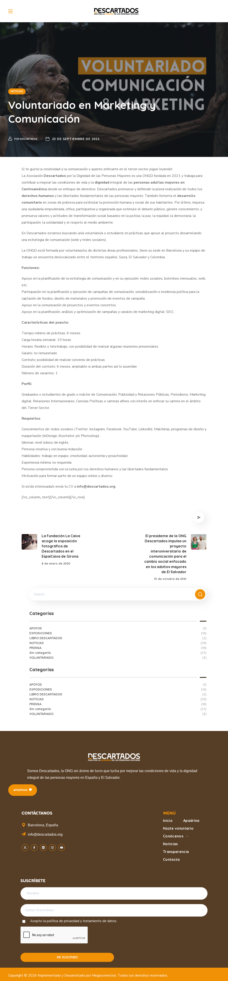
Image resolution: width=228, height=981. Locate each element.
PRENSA (117, 648)
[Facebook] (34, 847)
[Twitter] (25, 847)
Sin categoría (117, 653)
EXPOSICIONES (117, 633)
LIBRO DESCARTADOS (117, 638)
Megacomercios (104, 975)
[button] (22, 790)
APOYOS (117, 628)
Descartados (28, 139)
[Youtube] (61, 847)
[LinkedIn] (43, 847)
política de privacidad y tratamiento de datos (81, 921)
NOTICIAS (17, 91)
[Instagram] (52, 847)
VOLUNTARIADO (117, 658)
